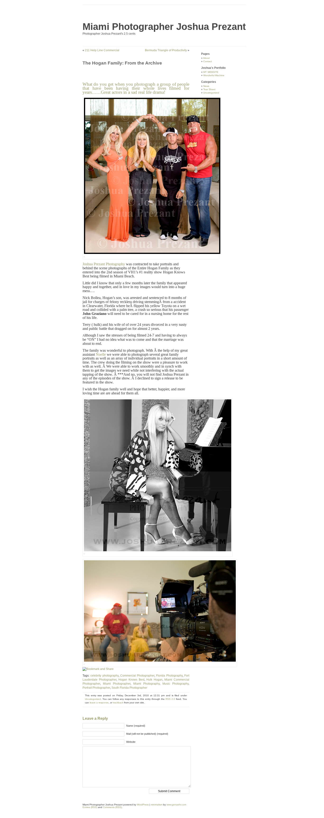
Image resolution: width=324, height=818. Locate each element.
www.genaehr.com (176, 804)
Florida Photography (169, 675)
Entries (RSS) (90, 807)
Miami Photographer (116, 683)
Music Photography (175, 683)
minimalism (156, 804)
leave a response (99, 702)
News (206, 86)
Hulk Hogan (154, 679)
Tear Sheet (209, 89)
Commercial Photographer (137, 675)
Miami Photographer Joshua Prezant (164, 26)
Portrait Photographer (96, 687)
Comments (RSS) (112, 807)
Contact (207, 61)
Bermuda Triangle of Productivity (166, 50)
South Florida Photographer (129, 687)
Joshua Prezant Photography (104, 264)
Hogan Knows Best (131, 679)
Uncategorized (93, 699)
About (206, 58)
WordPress (143, 804)
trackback (118, 702)
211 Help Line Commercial (102, 50)
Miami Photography (146, 683)
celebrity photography (104, 675)
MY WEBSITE (210, 72)
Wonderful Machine (213, 75)
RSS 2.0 (170, 699)
